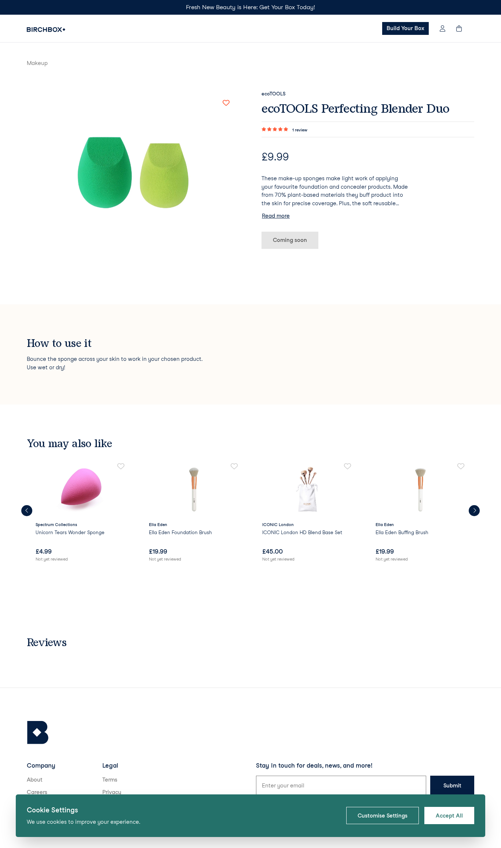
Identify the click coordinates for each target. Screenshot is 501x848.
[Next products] (474, 510)
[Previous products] (26, 510)
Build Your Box (405, 28)
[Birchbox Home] (46, 29)
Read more (276, 216)
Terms (109, 779)
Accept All (449, 815)
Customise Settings (382, 815)
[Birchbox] (38, 732)
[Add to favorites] (226, 103)
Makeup (37, 63)
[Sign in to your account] (442, 28)
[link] (80, 513)
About (35, 779)
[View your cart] (462, 28)
